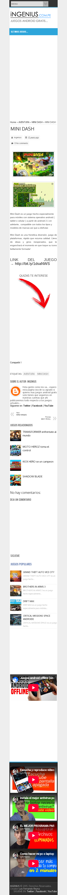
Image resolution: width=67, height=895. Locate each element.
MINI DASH (22, 128)
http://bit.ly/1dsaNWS (32, 263)
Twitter (26, 405)
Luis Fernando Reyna (29, 888)
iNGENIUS (15, 886)
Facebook (37, 405)
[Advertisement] (33, 57)
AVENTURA (29, 374)
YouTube (48, 405)
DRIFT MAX (28, 601)
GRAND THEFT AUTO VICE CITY (38, 572)
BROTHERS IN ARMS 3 (34, 586)
